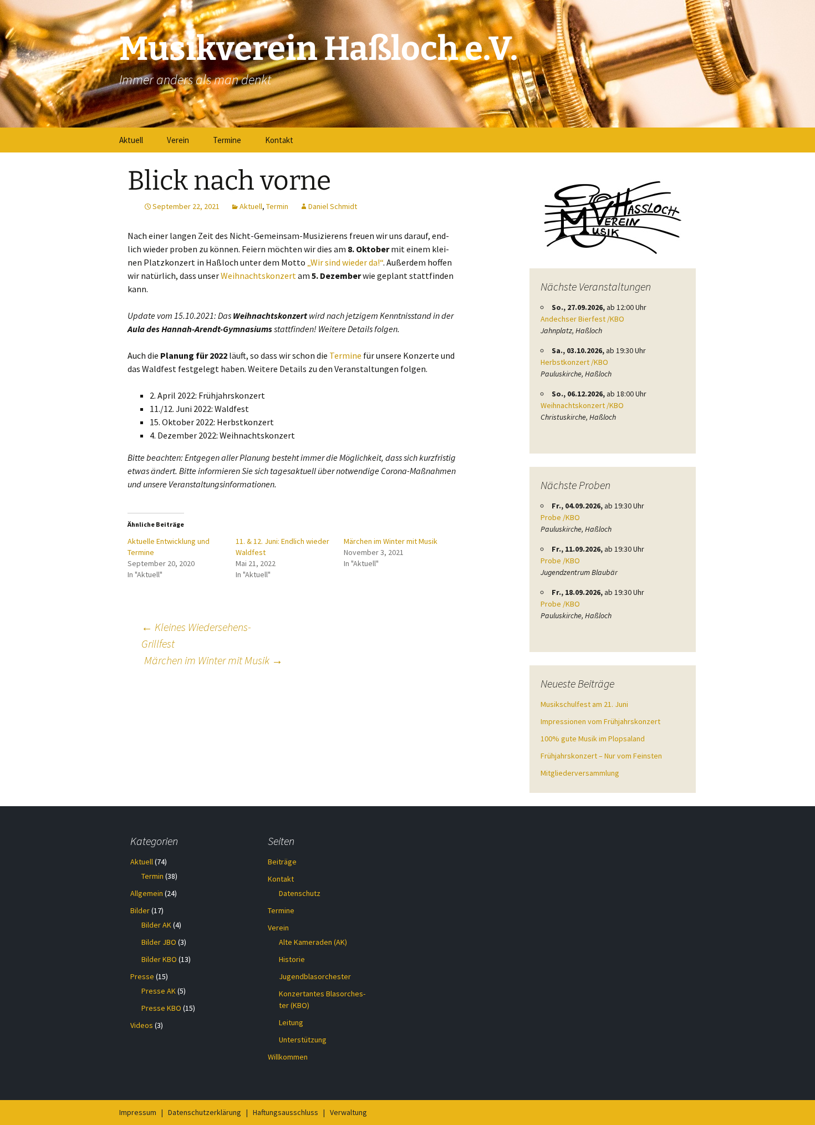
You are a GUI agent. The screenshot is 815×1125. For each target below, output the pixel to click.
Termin (277, 206)
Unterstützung (303, 1040)
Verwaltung (348, 1112)
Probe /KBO (560, 517)
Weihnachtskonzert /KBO (582, 405)
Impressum (137, 1112)
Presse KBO (161, 1008)
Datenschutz (299, 893)
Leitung (291, 1022)
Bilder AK (156, 925)
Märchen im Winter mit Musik (390, 541)
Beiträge (282, 862)
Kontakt (279, 140)
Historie (292, 959)
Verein (178, 140)
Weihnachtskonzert (258, 275)
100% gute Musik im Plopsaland (593, 739)
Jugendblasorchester (315, 976)
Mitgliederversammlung (580, 773)
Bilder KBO (159, 959)
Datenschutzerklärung (204, 1112)
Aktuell (131, 140)
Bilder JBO (158, 942)
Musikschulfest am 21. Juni (584, 704)
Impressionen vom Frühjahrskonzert (600, 721)
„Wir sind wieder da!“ (345, 262)
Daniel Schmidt (332, 206)
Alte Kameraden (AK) (313, 942)
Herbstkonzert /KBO (574, 362)
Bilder (140, 910)
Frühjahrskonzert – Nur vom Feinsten (601, 756)
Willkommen (288, 1057)
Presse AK (158, 991)
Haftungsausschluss (285, 1112)
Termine (227, 140)
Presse (142, 976)
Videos (141, 1025)
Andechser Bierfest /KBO (582, 319)
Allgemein (146, 893)
